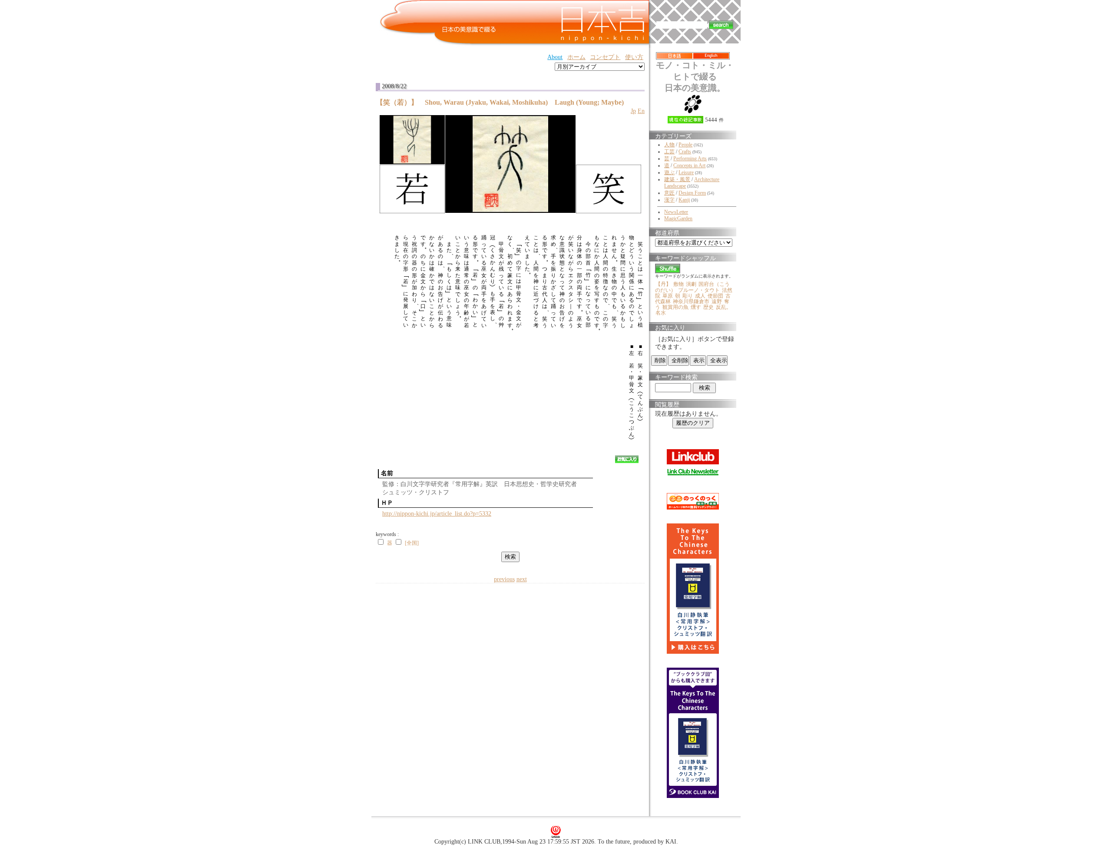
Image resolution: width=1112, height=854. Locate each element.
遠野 (717, 301)
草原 (667, 296)
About (555, 57)
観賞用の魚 (675, 307)
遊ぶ (669, 172)
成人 (700, 296)
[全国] (412, 543)
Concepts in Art (689, 165)
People (685, 145)
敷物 (678, 284)
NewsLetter (676, 212)
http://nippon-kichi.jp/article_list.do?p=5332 (436, 513)
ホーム (576, 57)
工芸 (669, 152)
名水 (660, 313)
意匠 (669, 193)
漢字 (669, 200)
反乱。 (723, 307)
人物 (669, 145)
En (641, 111)
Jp (633, 111)
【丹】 (663, 284)
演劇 (691, 284)
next (521, 579)
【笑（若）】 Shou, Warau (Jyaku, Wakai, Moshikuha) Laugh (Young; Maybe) (500, 102)
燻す (696, 307)
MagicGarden (678, 218)
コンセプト (605, 57)
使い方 (634, 57)
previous (504, 579)
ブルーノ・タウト (699, 290)
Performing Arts (690, 159)
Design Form (692, 193)
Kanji (684, 200)
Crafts (684, 152)
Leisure (686, 172)
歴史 (708, 307)
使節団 (715, 296)
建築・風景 (677, 179)
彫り (687, 296)
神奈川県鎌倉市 (691, 301)
